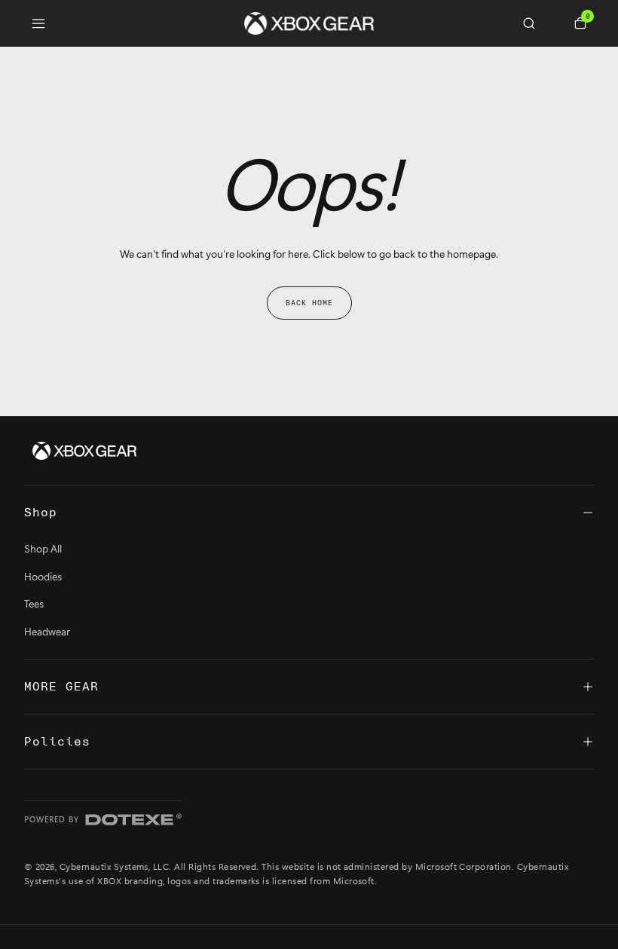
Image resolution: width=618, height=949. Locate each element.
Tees (34, 603)
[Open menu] (38, 23)
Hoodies (43, 576)
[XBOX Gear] (84, 451)
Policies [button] (57, 741)
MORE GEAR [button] (61, 686)
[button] (535, 23)
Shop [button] (40, 512)
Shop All (43, 548)
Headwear (47, 631)
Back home (309, 303)
